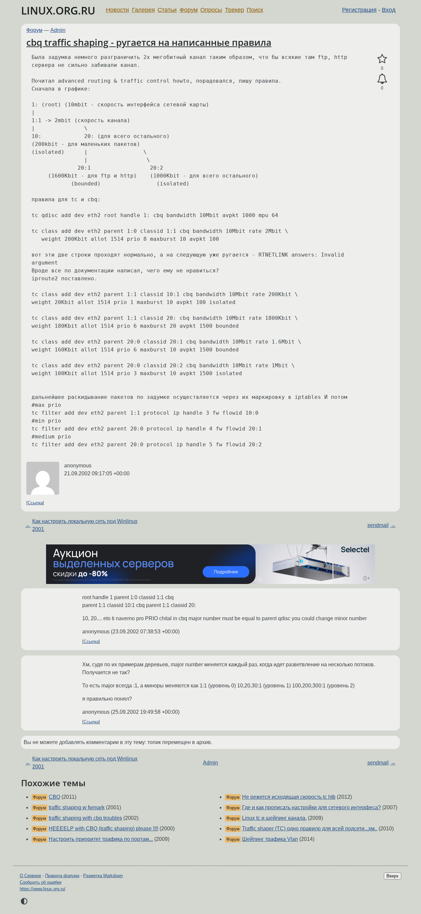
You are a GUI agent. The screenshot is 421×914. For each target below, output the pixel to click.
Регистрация (359, 10)
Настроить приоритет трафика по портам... (101, 839)
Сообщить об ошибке (41, 882)
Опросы (211, 10)
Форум (189, 10)
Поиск (255, 10)
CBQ (54, 797)
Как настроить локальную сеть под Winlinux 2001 (84, 525)
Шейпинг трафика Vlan (270, 839)
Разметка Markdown (103, 875)
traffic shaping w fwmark (77, 807)
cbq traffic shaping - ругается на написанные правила (148, 42)
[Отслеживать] (382, 79)
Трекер (234, 10)
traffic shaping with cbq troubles (85, 818)
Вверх (392, 875)
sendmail (378, 525)
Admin (57, 30)
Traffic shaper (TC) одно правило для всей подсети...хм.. (309, 828)
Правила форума (62, 875)
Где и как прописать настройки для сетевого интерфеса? (311, 807)
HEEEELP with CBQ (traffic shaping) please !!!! (103, 828)
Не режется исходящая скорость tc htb (288, 797)
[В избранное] (382, 59)
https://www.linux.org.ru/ (42, 888)
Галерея (143, 10)
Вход (389, 10)
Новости (117, 10)
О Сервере (30, 875)
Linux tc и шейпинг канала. (274, 818)
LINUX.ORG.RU (58, 10)
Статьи (167, 10)
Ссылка (35, 502)
